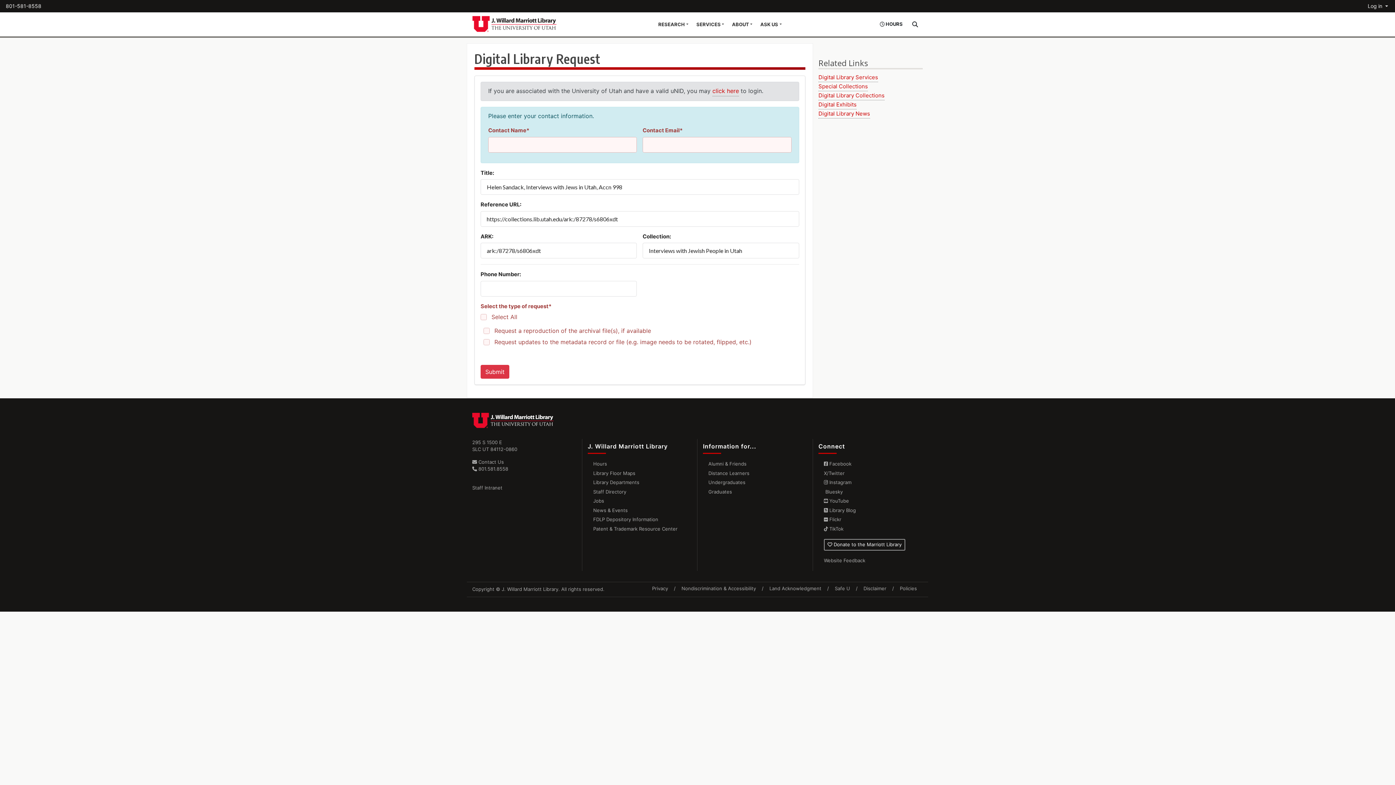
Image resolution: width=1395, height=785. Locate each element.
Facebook (840, 464)
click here (725, 90)
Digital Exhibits (837, 104)
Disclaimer (875, 588)
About (740, 24)
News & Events (610, 510)
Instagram (840, 482)
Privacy (660, 588)
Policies (908, 588)
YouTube (838, 501)
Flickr (834, 519)
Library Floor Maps (614, 473)
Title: (487, 173)
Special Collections (843, 86)
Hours (600, 464)
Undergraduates (726, 482)
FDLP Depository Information (625, 519)
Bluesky (833, 492)
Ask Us (769, 24)
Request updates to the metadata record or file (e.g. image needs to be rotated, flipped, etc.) (623, 342)
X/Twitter (834, 473)
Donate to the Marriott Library (867, 544)
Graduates (720, 492)
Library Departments (616, 482)
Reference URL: (501, 204)
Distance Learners (728, 473)
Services (708, 24)
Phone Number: (501, 274)
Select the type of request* (516, 306)
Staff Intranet (487, 488)
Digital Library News (844, 113)
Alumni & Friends (727, 464)
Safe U (842, 588)
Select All (504, 317)
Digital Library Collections (851, 95)
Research (671, 24)
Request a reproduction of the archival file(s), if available (572, 331)
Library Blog (842, 510)
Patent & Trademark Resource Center (635, 529)
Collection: (657, 236)
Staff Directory (609, 492)
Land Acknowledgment (795, 588)
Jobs (598, 501)
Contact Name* (508, 130)
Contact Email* (663, 130)
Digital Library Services (848, 77)
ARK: (487, 236)
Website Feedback (844, 560)
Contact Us (490, 462)
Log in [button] (1376, 6)
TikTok (836, 529)
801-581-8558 (23, 6)
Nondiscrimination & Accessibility (719, 588)
